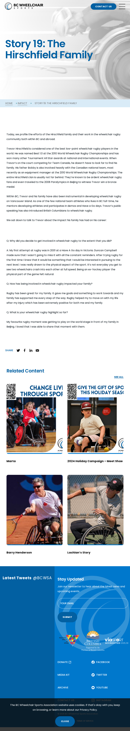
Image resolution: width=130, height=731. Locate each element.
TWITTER (101, 675)
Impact (22, 103)
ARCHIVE (63, 687)
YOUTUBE (102, 687)
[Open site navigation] (122, 6)
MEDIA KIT (64, 675)
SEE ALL (119, 377)
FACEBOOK (103, 662)
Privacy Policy (88, 710)
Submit (67, 617)
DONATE (63, 662)
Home (9, 103)
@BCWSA (42, 578)
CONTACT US (103, 6)
